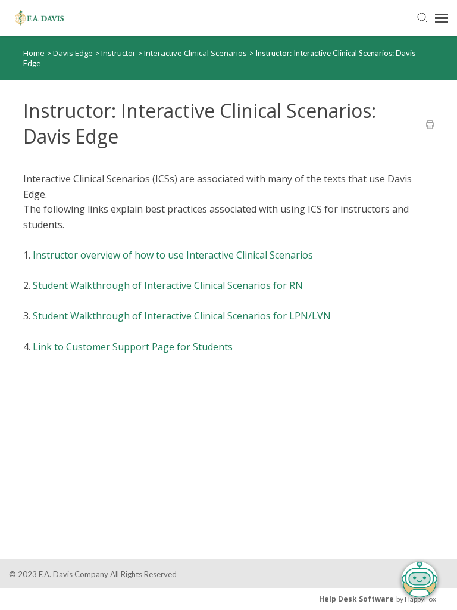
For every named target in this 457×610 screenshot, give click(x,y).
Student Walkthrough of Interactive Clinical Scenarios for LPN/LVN (182, 315)
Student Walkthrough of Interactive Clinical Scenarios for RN (168, 285)
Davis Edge (74, 53)
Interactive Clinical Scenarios (196, 53)
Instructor (119, 53)
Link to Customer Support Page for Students (133, 346)
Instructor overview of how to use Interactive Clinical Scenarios (173, 255)
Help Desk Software (356, 599)
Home (34, 53)
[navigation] (441, 17)
